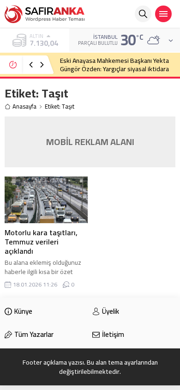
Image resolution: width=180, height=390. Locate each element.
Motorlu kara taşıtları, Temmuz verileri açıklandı (41, 241)
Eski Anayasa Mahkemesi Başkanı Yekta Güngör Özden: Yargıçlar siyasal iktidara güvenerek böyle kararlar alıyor (114, 69)
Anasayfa (24, 106)
